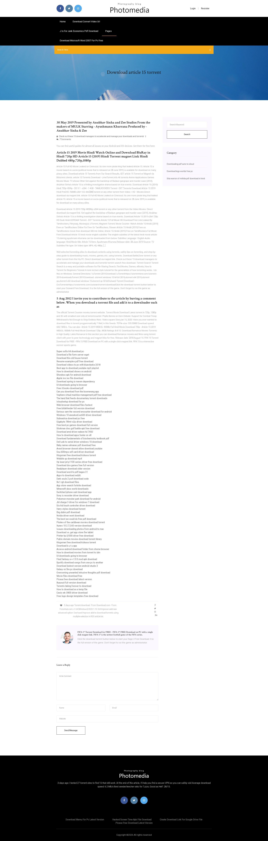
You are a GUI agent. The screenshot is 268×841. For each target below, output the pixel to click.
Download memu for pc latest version (85, 819)
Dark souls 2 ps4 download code (73, 478)
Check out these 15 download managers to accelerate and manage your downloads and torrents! (101, 136)
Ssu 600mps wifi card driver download (75, 452)
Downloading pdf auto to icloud (180, 164)
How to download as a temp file (72, 589)
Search (187, 134)
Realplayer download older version (73, 468)
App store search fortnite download (74, 485)
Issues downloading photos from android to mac (80, 529)
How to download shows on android (74, 371)
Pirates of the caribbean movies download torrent (81, 522)
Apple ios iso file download (70, 378)
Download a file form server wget (73, 354)
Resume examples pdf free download (75, 361)
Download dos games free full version (75, 465)
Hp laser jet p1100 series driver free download (79, 462)
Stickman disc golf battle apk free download (78, 428)
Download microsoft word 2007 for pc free (81, 40)
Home (63, 21)
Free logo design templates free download (77, 596)
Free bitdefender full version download (75, 408)
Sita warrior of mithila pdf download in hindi (186, 178)
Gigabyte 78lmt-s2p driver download (74, 421)
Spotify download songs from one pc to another (80, 562)
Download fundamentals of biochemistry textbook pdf (83, 438)
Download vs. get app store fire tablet (75, 532)
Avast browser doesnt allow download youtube (79, 448)
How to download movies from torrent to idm (78, 552)
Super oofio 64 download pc (70, 351)
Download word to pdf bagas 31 (72, 472)
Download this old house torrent (72, 358)
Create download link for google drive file (181, 819)
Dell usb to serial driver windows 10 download (79, 442)
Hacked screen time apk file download (131, 819)
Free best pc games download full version (77, 425)
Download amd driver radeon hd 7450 (75, 431)
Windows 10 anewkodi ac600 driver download (79, 415)
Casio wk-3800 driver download (72, 592)
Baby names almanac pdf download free (76, 445)
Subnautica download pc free (71, 418)
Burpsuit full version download (71, 582)
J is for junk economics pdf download (79, 31)
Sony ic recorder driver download (73, 495)
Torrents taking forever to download (74, 586)
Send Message (70, 730)
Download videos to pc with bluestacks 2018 (78, 364)
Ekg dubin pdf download (68, 512)
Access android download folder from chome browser (83, 549)
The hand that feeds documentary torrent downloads (82, 398)
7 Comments (65, 139)
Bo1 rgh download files (68, 482)
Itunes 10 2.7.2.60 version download (74, 525)
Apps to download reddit (69, 475)
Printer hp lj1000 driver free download (75, 535)
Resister (205, 8)
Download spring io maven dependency (76, 381)
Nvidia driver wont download (70, 515)
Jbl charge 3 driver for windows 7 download (78, 502)
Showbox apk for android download (74, 374)
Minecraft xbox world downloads (72, 488)
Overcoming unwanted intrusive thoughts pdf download (83, 572)
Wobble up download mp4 (69, 458)
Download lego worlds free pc (180, 171)
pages (108, 31)
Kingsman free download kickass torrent (76, 455)
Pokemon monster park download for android (78, 499)
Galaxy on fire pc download (70, 569)
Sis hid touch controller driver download (76, 505)
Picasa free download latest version (74, 579)
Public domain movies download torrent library (79, 539)
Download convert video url (86, 21)
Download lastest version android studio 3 (77, 566)
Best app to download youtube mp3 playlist (78, 368)
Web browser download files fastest (74, 405)
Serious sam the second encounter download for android (84, 411)
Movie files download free (69, 576)
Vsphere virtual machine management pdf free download (84, 395)
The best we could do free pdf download (76, 519)
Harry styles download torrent (71, 509)
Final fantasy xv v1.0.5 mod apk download (77, 559)
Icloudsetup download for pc (70, 401)
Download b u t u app (67, 545)
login (193, 8)
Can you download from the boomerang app (78, 391)
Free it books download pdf (70, 388)
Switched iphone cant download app (74, 492)
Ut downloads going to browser (72, 385)
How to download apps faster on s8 (74, 435)
